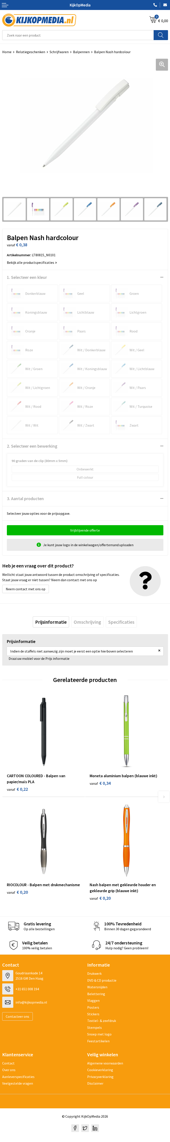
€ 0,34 (100, 783)
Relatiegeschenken (30, 52)
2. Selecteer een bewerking (32, 446)
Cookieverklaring (100, 1070)
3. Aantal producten (25, 498)
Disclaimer (95, 1083)
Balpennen (81, 52)
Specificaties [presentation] (121, 622)
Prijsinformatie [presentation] (51, 622)
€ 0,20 (17, 892)
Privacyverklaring (100, 1076)
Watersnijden (97, 987)
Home (7, 52)
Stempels (94, 1027)
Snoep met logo (99, 1034)
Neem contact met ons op (25, 589)
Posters (93, 1007)
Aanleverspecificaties (18, 1076)
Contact (8, 1063)
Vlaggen (93, 1000)
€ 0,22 (17, 789)
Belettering (96, 994)
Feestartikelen (98, 1041)
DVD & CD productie (101, 980)
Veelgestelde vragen (17, 1083)
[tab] (51, 621)
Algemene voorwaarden (105, 1063)
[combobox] (78, 35)
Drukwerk (94, 973)
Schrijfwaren (59, 52)
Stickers (93, 1014)
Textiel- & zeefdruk (101, 1020)
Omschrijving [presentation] (87, 622)
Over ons (8, 1070)
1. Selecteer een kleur (27, 277)
